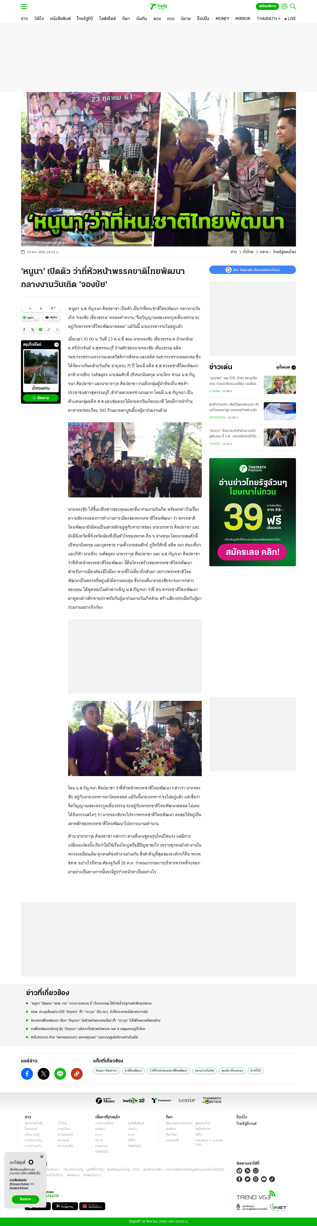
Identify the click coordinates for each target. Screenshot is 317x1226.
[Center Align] (41, 1157)
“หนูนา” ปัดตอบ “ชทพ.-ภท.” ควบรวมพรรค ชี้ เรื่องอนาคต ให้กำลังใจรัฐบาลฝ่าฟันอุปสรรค (91, 1003)
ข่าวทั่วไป (255, 1070)
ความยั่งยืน (65, 1146)
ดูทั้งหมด (283, 367)
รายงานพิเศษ (104, 1123)
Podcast (101, 1146)
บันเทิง (132, 1129)
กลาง (264, 252)
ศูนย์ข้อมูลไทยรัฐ (118, 1170)
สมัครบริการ (267, 6)
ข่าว (234, 252)
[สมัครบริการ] (252, 512)
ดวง (98, 1135)
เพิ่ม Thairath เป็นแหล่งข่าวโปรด (256, 269)
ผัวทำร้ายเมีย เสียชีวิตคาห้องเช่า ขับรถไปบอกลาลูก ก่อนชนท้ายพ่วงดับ (234, 407)
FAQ (136, 1170)
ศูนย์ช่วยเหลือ (152, 1170)
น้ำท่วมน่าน (41, 389)
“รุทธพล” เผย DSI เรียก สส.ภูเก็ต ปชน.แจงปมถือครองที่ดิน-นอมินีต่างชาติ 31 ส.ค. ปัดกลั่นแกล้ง (234, 381)
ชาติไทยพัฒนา (133, 1070)
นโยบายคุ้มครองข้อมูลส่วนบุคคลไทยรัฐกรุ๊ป (194, 1170)
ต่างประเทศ (65, 1135)
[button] (24, 329)
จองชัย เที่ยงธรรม (232, 1070)
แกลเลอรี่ (172, 1140)
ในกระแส (31, 1129)
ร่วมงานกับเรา (49, 1170)
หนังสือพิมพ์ (136, 1123)
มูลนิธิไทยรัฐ (95, 1170)
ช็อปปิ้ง (242, 1117)
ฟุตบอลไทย (203, 1123)
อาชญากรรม (217, 417)
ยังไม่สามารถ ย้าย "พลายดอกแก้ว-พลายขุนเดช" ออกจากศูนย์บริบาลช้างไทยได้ (84, 1037)
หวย (131, 1135)
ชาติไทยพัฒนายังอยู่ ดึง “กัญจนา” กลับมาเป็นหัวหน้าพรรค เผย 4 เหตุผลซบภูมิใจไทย (88, 1029)
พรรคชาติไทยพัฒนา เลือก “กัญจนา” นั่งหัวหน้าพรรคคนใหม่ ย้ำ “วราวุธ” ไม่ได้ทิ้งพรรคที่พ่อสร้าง (95, 1021)
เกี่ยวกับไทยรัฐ (73, 1170)
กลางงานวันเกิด (204, 1070)
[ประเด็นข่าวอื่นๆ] (56, 345)
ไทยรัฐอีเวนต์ (247, 1124)
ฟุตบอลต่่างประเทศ (178, 1123)
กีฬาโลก (171, 1135)
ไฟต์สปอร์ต (202, 1129)
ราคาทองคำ (33, 1146)
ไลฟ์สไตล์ (134, 1146)
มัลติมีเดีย (101, 1152)
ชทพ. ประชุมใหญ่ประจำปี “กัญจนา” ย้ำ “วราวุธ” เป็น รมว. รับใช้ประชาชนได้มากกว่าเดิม (89, 1012)
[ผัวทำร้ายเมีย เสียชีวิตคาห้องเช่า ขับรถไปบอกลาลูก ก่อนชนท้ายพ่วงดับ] (280, 411)
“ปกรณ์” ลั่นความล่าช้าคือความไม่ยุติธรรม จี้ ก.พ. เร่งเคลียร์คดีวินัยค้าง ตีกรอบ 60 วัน (232, 434)
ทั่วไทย (248, 252)
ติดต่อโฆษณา (92, 1175)
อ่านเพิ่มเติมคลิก (19, 1182)
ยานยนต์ (63, 1140)
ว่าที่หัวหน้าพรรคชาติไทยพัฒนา (168, 1070)
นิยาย (99, 1140)
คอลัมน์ (100, 1129)
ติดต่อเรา (73, 1175)
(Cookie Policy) (19, 1188)
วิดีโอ (131, 1140)
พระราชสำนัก (34, 1123)
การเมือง (214, 391)
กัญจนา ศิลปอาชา (106, 1070)
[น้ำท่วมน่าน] (41, 367)
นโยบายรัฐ (32, 1135)
